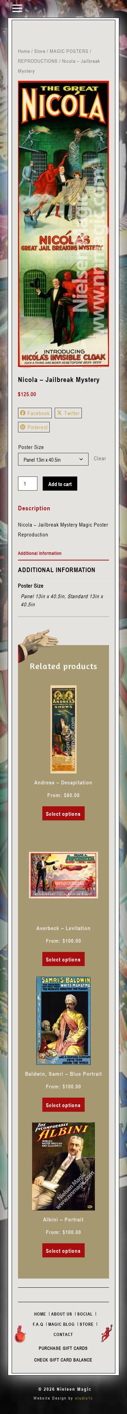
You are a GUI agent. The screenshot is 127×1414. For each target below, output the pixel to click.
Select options (63, 813)
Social (85, 1314)
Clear (100, 458)
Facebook (39, 413)
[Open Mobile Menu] (17, 8)
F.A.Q (38, 1324)
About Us (61, 1314)
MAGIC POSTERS (69, 51)
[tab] (63, 553)
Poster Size (31, 446)
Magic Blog (61, 1324)
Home (24, 51)
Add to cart (60, 483)
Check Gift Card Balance (63, 1360)
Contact (63, 1334)
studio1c (84, 1398)
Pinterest (38, 427)
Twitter (72, 413)
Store (40, 51)
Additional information (40, 553)
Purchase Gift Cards (63, 1348)
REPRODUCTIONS (38, 61)
